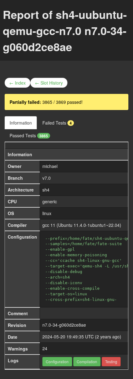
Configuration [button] (57, 361)
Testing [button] (111, 361)
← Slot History (49, 83)
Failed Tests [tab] (57, 123)
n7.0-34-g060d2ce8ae (64, 325)
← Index (17, 83)
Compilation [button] (87, 361)
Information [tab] (21, 123)
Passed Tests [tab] (29, 135)
